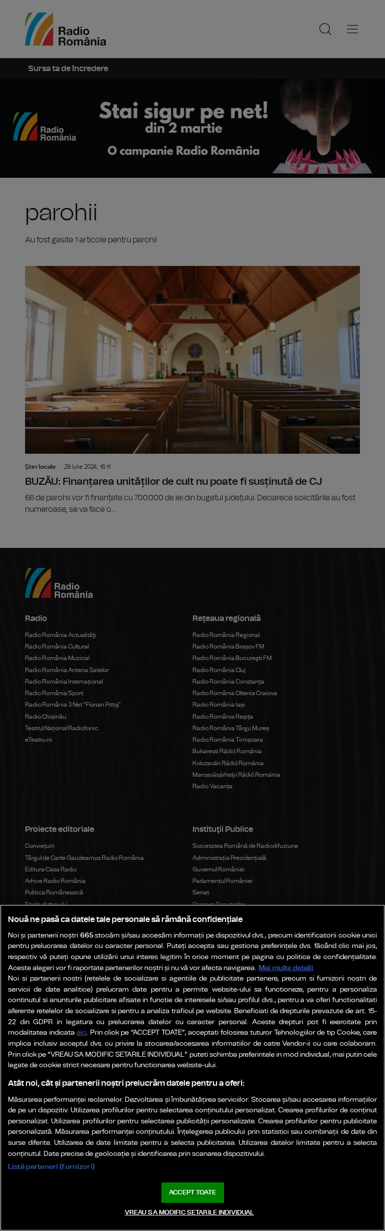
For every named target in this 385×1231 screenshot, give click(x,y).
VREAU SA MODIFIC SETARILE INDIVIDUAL (189, 1212)
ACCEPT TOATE (192, 1192)
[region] (192, 1067)
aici (82, 1033)
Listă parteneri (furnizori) (51, 1166)
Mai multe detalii (286, 968)
